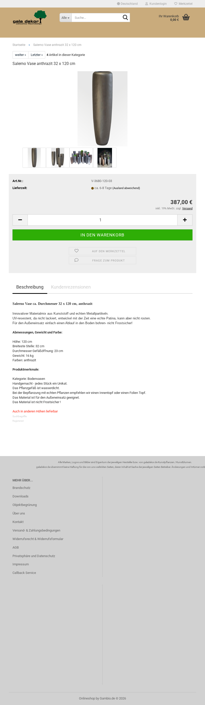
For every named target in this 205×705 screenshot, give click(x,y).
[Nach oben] (191, 697)
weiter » (20, 55)
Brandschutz (21, 488)
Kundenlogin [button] (157, 4)
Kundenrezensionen (71, 287)
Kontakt (18, 522)
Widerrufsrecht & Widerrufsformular (37, 539)
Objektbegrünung (24, 505)
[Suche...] (125, 17)
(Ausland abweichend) (126, 188)
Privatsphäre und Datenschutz (33, 556)
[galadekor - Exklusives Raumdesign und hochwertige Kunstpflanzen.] (32, 18)
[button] (127, 4)
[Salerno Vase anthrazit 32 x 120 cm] (103, 108)
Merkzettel (184, 4)
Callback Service (24, 573)
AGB (15, 547)
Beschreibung (30, 287)
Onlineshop (87, 698)
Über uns (18, 513)
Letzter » (37, 55)
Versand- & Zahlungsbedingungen (36, 530)
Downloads (20, 496)
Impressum (20, 564)
